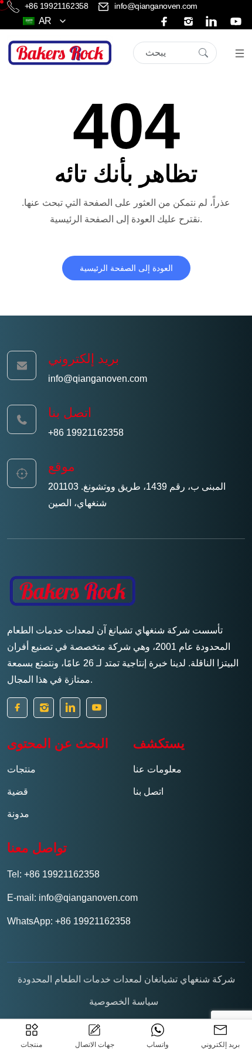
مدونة (18, 814)
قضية (17, 792)
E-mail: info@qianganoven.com (72, 898)
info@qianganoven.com (155, 6)
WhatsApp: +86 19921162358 (69, 921)
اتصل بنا (148, 792)
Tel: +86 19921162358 (53, 874)
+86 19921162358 (56, 6)
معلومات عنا (157, 769)
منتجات (21, 769)
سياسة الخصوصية (123, 1001)
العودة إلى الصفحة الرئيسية (126, 268)
